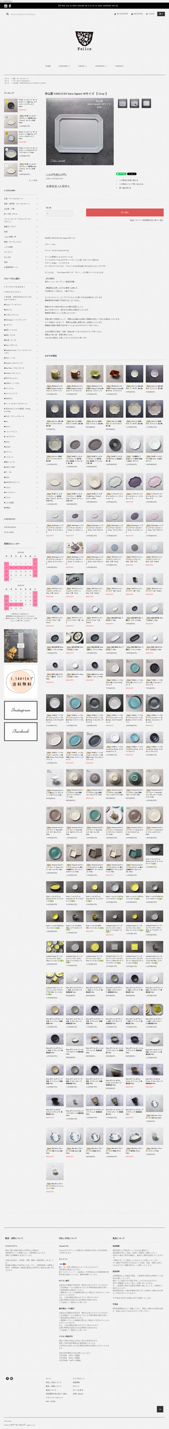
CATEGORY (63, 66)
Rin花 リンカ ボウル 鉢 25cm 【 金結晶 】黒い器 (114, 459)
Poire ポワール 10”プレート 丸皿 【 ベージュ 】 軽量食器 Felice (134, 1021)
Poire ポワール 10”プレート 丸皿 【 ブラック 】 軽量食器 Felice (54, 1050)
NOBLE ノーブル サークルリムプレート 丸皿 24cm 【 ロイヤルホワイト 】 (114, 718)
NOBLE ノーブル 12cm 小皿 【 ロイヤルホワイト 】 (114, 682)
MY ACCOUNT (122, 14)
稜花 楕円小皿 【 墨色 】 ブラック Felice (134, 619)
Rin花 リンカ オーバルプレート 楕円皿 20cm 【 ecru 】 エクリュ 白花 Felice (27, 119)
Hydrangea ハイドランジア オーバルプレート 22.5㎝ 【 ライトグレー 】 (114, 529)
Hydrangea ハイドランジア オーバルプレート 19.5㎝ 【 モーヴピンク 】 (94, 529)
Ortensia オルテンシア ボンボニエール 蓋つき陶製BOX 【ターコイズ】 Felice (134, 868)
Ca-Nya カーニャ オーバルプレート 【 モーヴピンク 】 (154, 496)
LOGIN (151, 14)
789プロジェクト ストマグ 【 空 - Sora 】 (114, 590)
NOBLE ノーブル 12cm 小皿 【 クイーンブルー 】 (134, 682)
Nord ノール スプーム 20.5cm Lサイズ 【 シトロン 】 (54, 899)
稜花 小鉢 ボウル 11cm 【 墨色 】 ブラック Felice (54, 676)
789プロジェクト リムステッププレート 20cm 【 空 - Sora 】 (114, 559)
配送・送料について (53, 1386)
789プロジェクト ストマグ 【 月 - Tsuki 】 (154, 590)
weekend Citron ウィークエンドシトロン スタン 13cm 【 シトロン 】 (134, 928)
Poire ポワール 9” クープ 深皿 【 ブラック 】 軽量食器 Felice (94, 1081)
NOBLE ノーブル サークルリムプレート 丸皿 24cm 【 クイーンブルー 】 (134, 718)
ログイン (76, 1386)
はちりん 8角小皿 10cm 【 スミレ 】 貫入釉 (154, 387)
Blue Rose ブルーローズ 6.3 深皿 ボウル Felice (114, 1151)
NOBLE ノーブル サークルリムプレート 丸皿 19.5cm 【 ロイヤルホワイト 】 (55, 718)
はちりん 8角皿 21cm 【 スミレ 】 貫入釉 (154, 422)
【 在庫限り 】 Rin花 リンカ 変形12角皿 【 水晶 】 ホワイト (134, 459)
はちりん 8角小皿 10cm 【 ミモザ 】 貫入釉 (134, 387)
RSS (47, 1401)
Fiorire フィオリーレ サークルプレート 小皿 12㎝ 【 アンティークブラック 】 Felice (28, 103)
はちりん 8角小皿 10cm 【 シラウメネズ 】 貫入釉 (54, 423)
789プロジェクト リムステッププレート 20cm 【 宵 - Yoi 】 (134, 559)
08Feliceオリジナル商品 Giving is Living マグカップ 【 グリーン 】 (54, 388)
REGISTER (138, 14)
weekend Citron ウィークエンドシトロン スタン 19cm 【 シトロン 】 (54, 958)
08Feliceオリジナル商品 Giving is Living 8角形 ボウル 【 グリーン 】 (94, 388)
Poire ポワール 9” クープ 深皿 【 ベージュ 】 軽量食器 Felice (54, 1081)
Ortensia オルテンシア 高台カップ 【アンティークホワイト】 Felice (54, 793)
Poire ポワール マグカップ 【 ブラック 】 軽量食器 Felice (134, 1112)
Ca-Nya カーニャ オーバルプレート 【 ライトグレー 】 (114, 496)
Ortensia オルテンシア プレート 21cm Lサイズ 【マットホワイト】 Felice (154, 831)
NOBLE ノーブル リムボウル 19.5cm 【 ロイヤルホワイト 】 (114, 749)
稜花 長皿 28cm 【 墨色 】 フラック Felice (134, 648)
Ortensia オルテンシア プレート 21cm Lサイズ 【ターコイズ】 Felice (54, 867)
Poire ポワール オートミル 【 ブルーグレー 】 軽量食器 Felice (114, 1050)
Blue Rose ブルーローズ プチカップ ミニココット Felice (54, 1186)
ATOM (52, 1401)
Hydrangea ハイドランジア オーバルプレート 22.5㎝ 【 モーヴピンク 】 (154, 529)
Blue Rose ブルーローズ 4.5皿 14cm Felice (154, 1117)
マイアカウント (79, 1378)
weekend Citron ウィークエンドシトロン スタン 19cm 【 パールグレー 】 (154, 928)
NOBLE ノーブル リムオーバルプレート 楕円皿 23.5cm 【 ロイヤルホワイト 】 (55, 756)
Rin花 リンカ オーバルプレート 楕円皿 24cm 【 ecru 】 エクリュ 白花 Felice (27, 167)
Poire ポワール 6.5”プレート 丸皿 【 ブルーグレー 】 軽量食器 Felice (114, 990)
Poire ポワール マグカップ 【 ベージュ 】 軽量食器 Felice (94, 1112)
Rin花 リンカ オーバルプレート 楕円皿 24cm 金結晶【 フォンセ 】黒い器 (94, 460)
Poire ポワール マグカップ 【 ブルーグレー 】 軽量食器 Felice (114, 1112)
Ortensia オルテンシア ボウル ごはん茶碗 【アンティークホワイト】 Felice (74, 793)
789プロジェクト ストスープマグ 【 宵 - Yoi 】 (75, 620)
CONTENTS (99, 66)
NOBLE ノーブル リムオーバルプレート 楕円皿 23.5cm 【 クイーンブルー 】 (75, 756)
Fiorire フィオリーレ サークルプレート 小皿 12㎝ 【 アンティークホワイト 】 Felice (28, 135)
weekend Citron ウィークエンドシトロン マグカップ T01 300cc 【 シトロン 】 (54, 991)
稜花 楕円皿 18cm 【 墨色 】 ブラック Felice (54, 648)
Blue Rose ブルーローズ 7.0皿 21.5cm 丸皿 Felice (54, 1151)
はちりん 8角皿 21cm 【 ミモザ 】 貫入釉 (134, 422)
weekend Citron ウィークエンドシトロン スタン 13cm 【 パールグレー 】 (114, 928)
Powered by (7, 1425)
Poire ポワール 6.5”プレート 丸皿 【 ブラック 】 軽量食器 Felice (134, 990)
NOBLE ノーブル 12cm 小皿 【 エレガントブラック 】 (154, 682)
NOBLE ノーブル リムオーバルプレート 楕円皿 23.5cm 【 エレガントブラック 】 (94, 756)
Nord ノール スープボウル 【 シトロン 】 (134, 898)
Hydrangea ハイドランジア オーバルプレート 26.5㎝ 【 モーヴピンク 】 (94, 560)
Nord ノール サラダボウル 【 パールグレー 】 (154, 898)
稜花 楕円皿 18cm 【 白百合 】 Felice (154, 619)
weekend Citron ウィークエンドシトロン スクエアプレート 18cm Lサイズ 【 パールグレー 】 (114, 959)
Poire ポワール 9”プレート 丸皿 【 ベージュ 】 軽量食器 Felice (54, 1021)
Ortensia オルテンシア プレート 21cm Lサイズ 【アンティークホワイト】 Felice (114, 831)
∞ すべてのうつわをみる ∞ (21, 81)
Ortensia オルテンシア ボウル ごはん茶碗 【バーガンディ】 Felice (94, 792)
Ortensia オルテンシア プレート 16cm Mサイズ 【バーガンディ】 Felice (54, 831)
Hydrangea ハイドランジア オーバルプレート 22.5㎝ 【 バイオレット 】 (134, 529)
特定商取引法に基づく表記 (152, 220)
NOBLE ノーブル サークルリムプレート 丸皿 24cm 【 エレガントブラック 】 (154, 718)
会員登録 (76, 1382)
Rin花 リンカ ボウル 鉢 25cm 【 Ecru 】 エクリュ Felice (94, 496)
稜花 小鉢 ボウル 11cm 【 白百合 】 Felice (154, 648)
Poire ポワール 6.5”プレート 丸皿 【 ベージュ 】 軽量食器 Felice (94, 990)
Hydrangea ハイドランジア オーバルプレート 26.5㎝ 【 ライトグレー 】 (55, 560)
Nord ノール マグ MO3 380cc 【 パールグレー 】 (74, 927)
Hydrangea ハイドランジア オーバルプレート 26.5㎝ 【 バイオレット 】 (75, 560)
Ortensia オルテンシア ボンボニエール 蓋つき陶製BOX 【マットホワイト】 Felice (114, 868)
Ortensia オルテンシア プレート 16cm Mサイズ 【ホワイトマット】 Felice (74, 831)
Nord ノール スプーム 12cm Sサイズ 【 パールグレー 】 (74, 899)
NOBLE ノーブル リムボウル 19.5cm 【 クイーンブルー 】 (134, 749)
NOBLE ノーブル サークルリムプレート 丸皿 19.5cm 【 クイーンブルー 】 (75, 718)
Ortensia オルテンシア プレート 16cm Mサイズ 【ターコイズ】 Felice (94, 831)
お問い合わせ (78, 1394)
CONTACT (119, 66)
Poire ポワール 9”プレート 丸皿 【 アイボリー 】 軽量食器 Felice (154, 990)
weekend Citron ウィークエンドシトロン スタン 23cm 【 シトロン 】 (94, 958)
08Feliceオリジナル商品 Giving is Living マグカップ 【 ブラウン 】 (74, 388)
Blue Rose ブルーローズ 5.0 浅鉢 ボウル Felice (94, 1151)
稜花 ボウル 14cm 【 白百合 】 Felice (74, 675)
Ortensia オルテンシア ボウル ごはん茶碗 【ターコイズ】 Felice (134, 792)
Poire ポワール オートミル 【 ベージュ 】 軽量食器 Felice (94, 1050)
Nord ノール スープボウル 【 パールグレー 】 (114, 898)
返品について (135, 220)
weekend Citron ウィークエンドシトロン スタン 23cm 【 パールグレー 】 (74, 958)
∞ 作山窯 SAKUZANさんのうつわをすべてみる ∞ (29, 83)
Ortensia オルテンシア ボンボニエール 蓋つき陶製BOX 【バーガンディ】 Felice (94, 868)
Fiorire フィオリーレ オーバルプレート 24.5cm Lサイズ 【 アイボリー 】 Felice (28, 150)
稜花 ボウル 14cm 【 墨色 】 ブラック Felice (94, 675)
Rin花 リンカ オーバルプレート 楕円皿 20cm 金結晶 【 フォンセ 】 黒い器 (74, 460)
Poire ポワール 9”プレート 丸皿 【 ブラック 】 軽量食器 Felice (94, 1021)
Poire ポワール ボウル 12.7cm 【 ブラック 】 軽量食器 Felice (54, 1112)
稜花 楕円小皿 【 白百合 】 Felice (114, 619)
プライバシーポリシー (54, 1398)
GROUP (81, 66)
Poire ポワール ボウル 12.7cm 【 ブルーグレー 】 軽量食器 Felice (154, 1081)
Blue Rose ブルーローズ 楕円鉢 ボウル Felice (134, 1151)
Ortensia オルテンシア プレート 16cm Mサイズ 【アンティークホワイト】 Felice (154, 793)
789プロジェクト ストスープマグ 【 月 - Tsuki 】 (94, 620)
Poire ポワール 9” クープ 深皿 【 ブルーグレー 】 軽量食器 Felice (74, 1081)
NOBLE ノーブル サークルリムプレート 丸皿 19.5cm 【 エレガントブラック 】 (94, 718)
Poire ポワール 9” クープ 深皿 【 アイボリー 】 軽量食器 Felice (154, 1052)
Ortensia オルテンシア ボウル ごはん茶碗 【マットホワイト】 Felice (114, 792)
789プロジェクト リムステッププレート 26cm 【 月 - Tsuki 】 (94, 591)
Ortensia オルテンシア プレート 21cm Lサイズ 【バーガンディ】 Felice (134, 831)
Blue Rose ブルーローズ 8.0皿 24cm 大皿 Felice (74, 1151)
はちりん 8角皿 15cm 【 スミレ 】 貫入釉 (94, 422)
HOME (48, 66)
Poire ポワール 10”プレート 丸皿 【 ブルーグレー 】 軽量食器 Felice (154, 1021)
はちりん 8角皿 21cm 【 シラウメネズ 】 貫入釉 (54, 459)
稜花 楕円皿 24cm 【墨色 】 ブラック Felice (94, 648)
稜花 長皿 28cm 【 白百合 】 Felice (114, 648)
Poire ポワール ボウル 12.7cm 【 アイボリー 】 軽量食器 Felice (114, 1083)
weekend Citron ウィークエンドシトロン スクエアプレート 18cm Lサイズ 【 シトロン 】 (134, 959)
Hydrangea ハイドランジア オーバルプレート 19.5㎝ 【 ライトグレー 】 (55, 529)
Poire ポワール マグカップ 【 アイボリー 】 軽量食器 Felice (75, 1113)
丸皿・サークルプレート (20, 78)
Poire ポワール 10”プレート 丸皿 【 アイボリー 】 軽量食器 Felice (114, 1021)
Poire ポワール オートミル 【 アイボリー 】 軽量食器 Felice (75, 1052)
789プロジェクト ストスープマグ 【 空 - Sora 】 (54, 620)
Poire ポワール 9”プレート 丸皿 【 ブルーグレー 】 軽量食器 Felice (74, 1021)
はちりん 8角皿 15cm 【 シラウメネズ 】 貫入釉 (114, 423)
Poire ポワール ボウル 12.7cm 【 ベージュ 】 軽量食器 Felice (134, 1081)
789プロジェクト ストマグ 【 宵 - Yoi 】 (134, 590)
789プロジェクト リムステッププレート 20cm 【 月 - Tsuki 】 (154, 559)
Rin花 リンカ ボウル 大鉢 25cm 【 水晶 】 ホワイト (154, 459)
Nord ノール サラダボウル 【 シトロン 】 (55, 927)
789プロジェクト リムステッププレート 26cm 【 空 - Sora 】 (54, 591)
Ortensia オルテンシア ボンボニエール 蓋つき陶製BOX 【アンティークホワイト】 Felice (74, 868)
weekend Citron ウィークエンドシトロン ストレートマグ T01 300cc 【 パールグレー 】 (154, 959)
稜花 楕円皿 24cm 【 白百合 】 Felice (74, 648)
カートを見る (78, 1390)
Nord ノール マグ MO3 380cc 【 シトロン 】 (93, 927)
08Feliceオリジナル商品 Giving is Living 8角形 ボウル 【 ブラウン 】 (114, 388)
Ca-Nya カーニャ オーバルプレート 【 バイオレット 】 (134, 496)
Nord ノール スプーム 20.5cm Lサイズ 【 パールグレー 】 (154, 861)
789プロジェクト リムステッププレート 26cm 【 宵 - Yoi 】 (74, 591)
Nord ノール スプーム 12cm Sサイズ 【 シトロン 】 (94, 899)
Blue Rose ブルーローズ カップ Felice (154, 1150)
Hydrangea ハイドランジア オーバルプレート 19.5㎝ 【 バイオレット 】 (75, 529)
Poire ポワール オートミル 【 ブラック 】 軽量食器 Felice (134, 1050)
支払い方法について (53, 1382)
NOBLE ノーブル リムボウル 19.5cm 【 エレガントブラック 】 (154, 749)
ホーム (7, 78)
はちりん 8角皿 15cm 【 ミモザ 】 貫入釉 (74, 422)
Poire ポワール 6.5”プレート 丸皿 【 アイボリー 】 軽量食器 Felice (74, 990)
